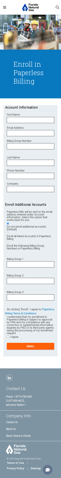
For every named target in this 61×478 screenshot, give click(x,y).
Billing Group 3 (15, 292)
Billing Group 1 (15, 259)
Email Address (15, 127)
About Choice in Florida (18, 435)
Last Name (13, 157)
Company (12, 183)
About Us (11, 429)
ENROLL (31, 346)
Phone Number (16, 170)
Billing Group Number (19, 141)
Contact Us (16, 388)
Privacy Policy (15, 468)
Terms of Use (15, 463)
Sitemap (36, 468)
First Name (13, 114)
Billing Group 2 (15, 275)
